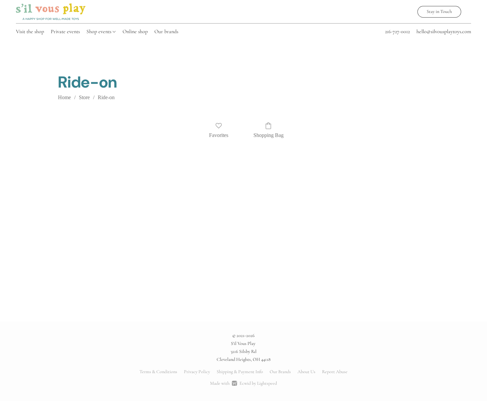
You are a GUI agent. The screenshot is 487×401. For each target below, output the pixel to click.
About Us (306, 371)
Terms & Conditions (158, 371)
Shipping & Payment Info (240, 371)
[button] (50, 11)
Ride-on (106, 97)
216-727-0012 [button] (397, 31)
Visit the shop (30, 31)
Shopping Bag (268, 135)
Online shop (135, 31)
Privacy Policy (197, 371)
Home (64, 97)
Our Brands (280, 371)
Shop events (99, 31)
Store (84, 97)
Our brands (166, 31)
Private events (65, 31)
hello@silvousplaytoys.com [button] (443, 31)
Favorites (218, 135)
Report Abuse (335, 371)
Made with (243, 383)
